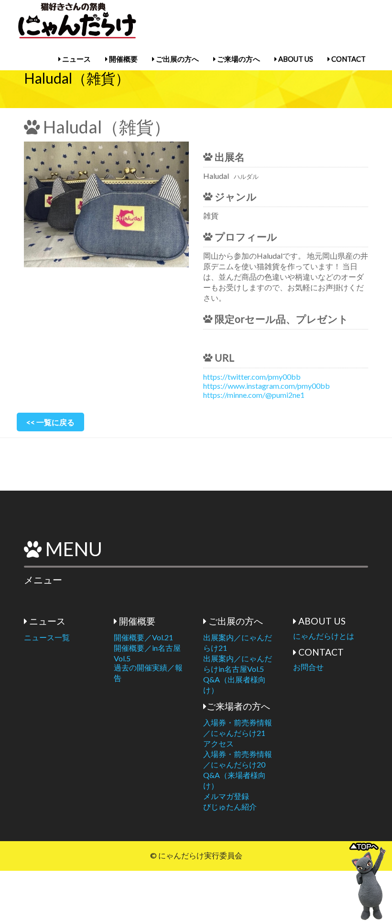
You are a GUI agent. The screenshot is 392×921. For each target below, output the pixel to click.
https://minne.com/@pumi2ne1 (254, 394)
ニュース (76, 59)
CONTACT (348, 59)
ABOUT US (295, 59)
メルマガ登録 (226, 795)
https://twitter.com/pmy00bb (252, 376)
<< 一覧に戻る (50, 422)
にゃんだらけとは (323, 635)
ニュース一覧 (47, 637)
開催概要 (123, 59)
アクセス (218, 743)
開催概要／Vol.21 (143, 637)
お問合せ (308, 666)
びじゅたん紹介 (230, 806)
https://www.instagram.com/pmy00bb (266, 385)
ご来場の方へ (238, 59)
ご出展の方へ (176, 59)
